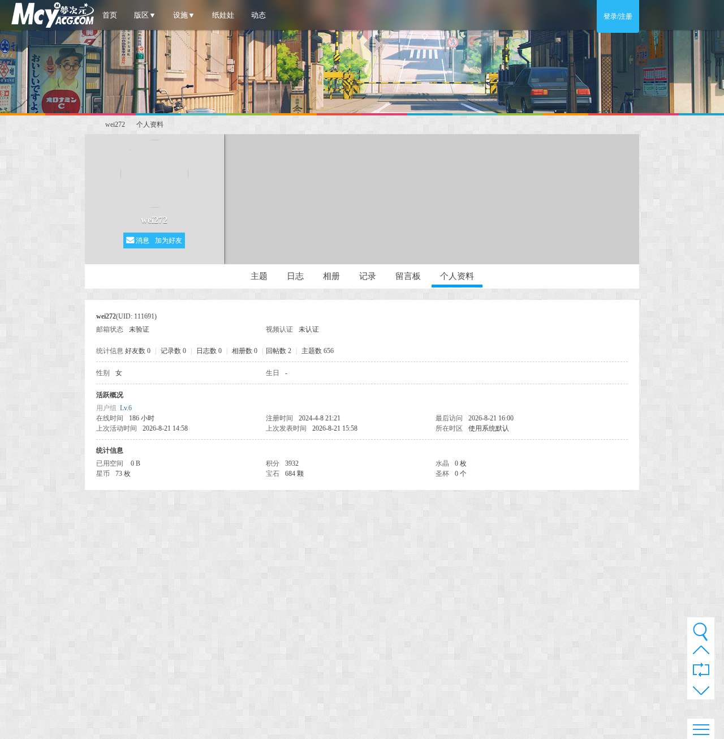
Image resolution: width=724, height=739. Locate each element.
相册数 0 (244, 351)
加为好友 (168, 240)
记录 (367, 276)
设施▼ (184, 15)
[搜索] (700, 631)
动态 (258, 15)
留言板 (408, 276)
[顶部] (701, 653)
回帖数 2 (278, 351)
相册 (331, 276)
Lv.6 (126, 408)
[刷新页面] (701, 670)
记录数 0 (173, 351)
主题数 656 (317, 351)
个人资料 (457, 276)
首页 (109, 15)
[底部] (701, 692)
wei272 (115, 124)
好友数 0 (137, 351)
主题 (259, 276)
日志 (295, 276)
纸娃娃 (223, 15)
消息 (141, 240)
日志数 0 (209, 351)
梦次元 (89, 125)
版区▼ (145, 15)
